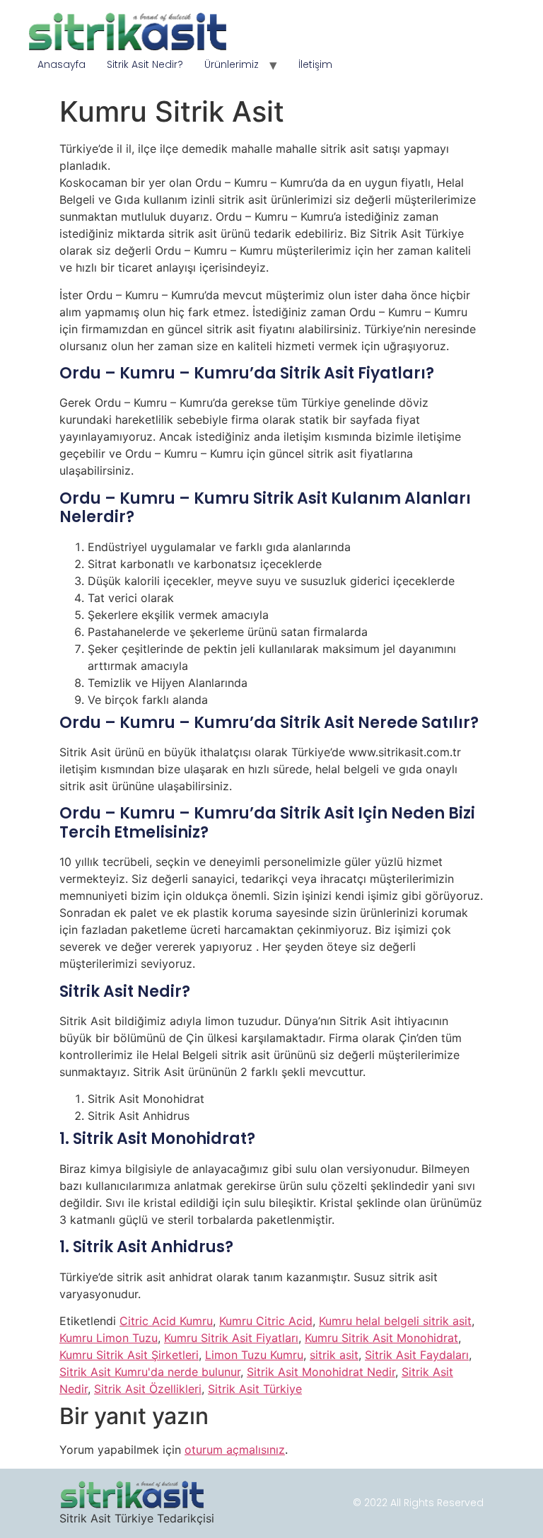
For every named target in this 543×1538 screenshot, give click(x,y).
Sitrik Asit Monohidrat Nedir (321, 1372)
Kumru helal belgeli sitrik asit (395, 1321)
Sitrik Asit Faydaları (417, 1355)
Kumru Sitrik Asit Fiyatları (231, 1338)
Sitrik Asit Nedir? (145, 64)
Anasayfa (61, 64)
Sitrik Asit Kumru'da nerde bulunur (149, 1372)
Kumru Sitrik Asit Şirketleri (129, 1355)
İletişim (315, 64)
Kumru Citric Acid (266, 1321)
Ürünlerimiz (231, 64)
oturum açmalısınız (235, 1449)
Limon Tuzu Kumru (254, 1355)
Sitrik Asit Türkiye (255, 1389)
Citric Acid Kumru (166, 1321)
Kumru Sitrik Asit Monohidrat (381, 1338)
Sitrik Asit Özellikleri (148, 1389)
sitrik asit (334, 1355)
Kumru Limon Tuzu (108, 1338)
